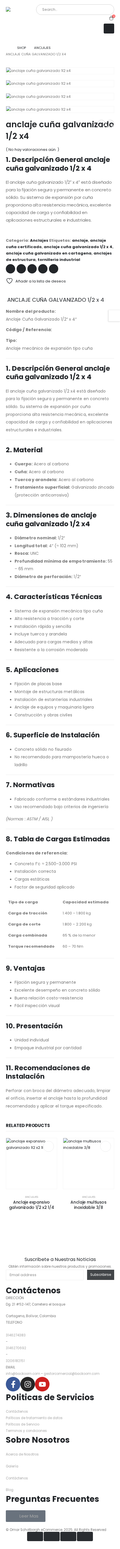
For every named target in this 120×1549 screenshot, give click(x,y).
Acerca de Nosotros (22, 1454)
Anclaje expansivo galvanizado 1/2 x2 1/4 (31, 1205)
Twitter (21, 268)
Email (53, 268)
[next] (110, 124)
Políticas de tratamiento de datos (34, 1418)
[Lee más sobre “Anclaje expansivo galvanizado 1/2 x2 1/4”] (48, 1146)
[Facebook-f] (13, 1384)
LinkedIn (32, 268)
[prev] (101, 124)
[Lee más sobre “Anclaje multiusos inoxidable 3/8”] (105, 1146)
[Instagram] (27, 1384)
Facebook (10, 268)
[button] (109, 28)
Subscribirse (100, 1274)
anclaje (80, 240)
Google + (42, 268)
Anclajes (39, 240)
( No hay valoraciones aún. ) (32, 149)
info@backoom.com (23, 1373)
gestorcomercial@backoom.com (72, 1373)
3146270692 (16, 1348)
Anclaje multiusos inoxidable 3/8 (88, 1205)
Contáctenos (33, 1290)
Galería (12, 1466)
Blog (9, 1490)
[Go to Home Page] (7, 48)
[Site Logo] (20, 20)
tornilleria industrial (59, 259)
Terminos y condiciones (26, 1430)
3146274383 (16, 1335)
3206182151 (15, 1361)
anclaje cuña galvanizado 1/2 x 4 (78, 247)
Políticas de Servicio (22, 1424)
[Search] (103, 10)
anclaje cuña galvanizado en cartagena (48, 253)
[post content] (31, 1163)
